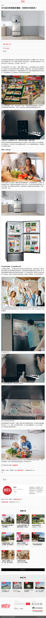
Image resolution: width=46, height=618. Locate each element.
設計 (10, 44)
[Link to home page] (5, 606)
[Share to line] (5, 51)
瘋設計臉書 (5, 502)
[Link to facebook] (33, 604)
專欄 (4, 44)
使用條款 (21, 608)
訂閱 (28, 603)
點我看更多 (15, 465)
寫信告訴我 (16, 608)
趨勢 (7, 44)
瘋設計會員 (20, 470)
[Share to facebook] (4, 51)
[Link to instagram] (41, 604)
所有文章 (15, 491)
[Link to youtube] (38, 604)
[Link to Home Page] (23, 1)
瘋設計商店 (17, 499)
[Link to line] (36, 604)
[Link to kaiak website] (37, 607)
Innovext (43, 616)
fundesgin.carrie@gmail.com (18, 489)
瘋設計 (8, 48)
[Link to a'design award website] (37, 611)
